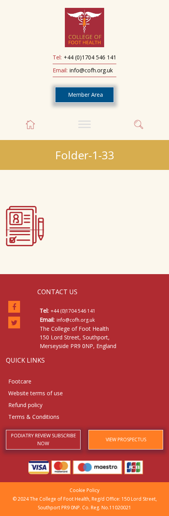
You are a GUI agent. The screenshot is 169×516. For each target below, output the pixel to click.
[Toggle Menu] (84, 124)
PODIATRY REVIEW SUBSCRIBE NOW (43, 439)
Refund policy (25, 405)
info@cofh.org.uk (91, 70)
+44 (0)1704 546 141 (90, 57)
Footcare (19, 381)
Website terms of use (35, 393)
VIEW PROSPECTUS (126, 439)
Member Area (85, 94)
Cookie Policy (84, 490)
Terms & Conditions (33, 416)
